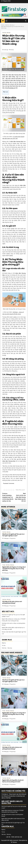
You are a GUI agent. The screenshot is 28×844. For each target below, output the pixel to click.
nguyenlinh (13, 572)
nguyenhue (13, 538)
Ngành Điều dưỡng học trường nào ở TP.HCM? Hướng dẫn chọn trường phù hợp (14, 568)
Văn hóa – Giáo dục (7, 648)
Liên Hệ (8, 837)
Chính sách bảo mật (16, 837)
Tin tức (3, 564)
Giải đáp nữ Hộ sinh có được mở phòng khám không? (12, 602)
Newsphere (22, 840)
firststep (12, 49)
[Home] (3, 21)
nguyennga (13, 605)
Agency (4, 643)
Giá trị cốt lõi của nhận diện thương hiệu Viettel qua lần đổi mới (20, 497)
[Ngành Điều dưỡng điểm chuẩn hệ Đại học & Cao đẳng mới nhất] (14, 765)
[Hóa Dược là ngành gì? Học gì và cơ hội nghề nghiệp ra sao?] (14, 519)
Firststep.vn (11, 88)
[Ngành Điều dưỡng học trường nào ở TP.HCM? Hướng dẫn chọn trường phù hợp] (14, 552)
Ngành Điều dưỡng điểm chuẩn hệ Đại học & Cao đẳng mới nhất (13, 781)
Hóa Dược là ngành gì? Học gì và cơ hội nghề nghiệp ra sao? (13, 534)
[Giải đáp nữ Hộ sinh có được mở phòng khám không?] (14, 587)
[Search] (26, 20)
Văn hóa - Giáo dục (6, 32)
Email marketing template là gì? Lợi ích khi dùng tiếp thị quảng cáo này (7, 497)
